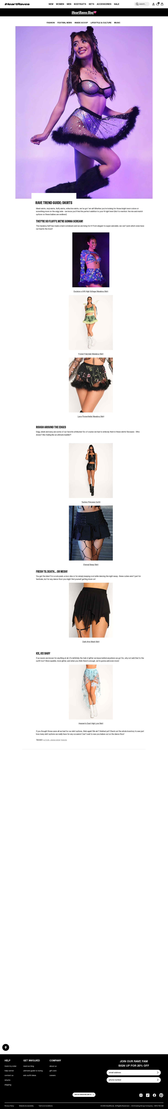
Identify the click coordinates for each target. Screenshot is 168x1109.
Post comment (84, 809)
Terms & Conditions (46, 1106)
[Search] (137, 4)
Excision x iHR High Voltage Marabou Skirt (91, 291)
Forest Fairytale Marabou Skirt (90, 354)
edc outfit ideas (29, 1075)
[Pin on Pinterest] (52, 744)
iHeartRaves (110, 1106)
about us (53, 1066)
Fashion (51, 23)
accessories (104, 4)
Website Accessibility (26, 1106)
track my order (10, 1066)
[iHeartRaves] (17, 4)
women (60, 4)
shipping (8, 1085)
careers (52, 1075)
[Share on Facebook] (44, 744)
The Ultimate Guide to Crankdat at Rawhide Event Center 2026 (48, 955)
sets (91, 4)
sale (116, 4)
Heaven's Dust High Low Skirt (91, 723)
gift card (52, 1071)
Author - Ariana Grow (51, 740)
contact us (9, 1075)
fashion (64, 740)
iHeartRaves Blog (83, 12)
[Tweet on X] (48, 744)
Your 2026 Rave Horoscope (38, 1028)
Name (55, 768)
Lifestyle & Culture (101, 23)
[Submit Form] (158, 1072)
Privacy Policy (9, 1106)
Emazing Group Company (143, 1106)
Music (117, 23)
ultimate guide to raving (33, 1071)
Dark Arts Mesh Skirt (90, 642)
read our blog (28, 1066)
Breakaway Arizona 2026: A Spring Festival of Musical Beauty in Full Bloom (49, 880)
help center (9, 1071)
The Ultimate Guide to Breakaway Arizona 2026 (114, 953)
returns (7, 1080)
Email (55, 778)
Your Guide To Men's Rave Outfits (106, 1028)
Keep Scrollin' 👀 (84, 825)
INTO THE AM (158, 1106)
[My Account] (153, 4)
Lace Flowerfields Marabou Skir (91, 416)
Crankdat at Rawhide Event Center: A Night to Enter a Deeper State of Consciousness (114, 880)
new (51, 4)
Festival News (64, 23)
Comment (57, 789)
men (69, 4)
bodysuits (80, 4)
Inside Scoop (81, 23)
